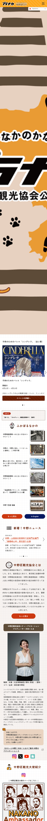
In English (35, 516)
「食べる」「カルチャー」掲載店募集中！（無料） (19, 417)
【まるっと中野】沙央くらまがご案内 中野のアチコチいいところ (21, 749)
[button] (22, 405)
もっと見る (12, 516)
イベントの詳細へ (23, 398)
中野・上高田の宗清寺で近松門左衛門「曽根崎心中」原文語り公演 (22, 540)
